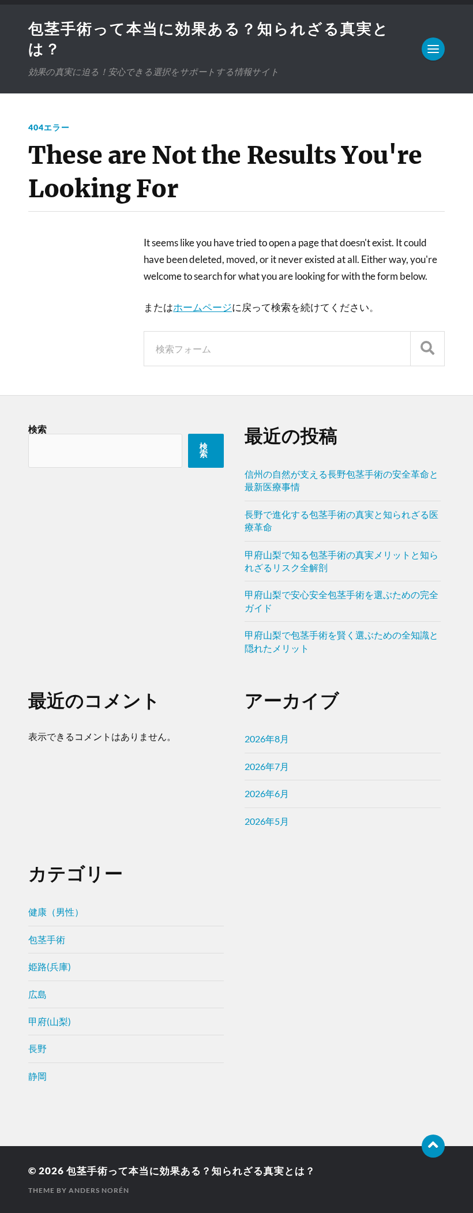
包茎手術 (46, 939)
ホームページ (202, 307)
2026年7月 (267, 766)
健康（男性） (56, 911)
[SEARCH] (427, 348)
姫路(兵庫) (49, 966)
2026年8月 (267, 738)
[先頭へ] (433, 1146)
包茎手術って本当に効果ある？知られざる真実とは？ (191, 1171)
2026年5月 (267, 821)
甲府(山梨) (49, 1021)
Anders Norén (99, 1190)
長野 (37, 1048)
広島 (37, 994)
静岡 (37, 1076)
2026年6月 (267, 793)
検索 (37, 428)
